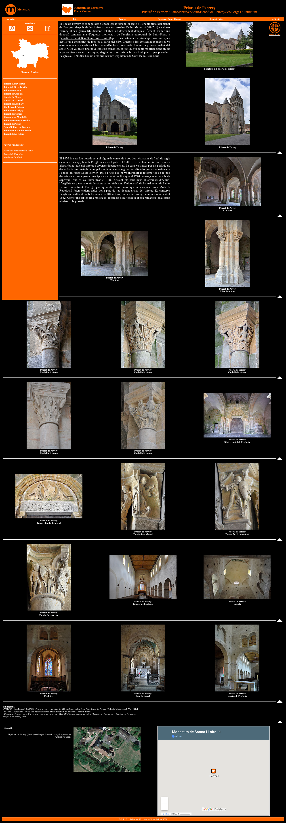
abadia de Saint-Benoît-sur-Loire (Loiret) (86, 38)
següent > (276, 19)
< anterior (10, 19)
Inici (75, 19)
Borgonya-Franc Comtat (169, 19)
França (122, 19)
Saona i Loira (216, 19)
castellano (30, 23)
